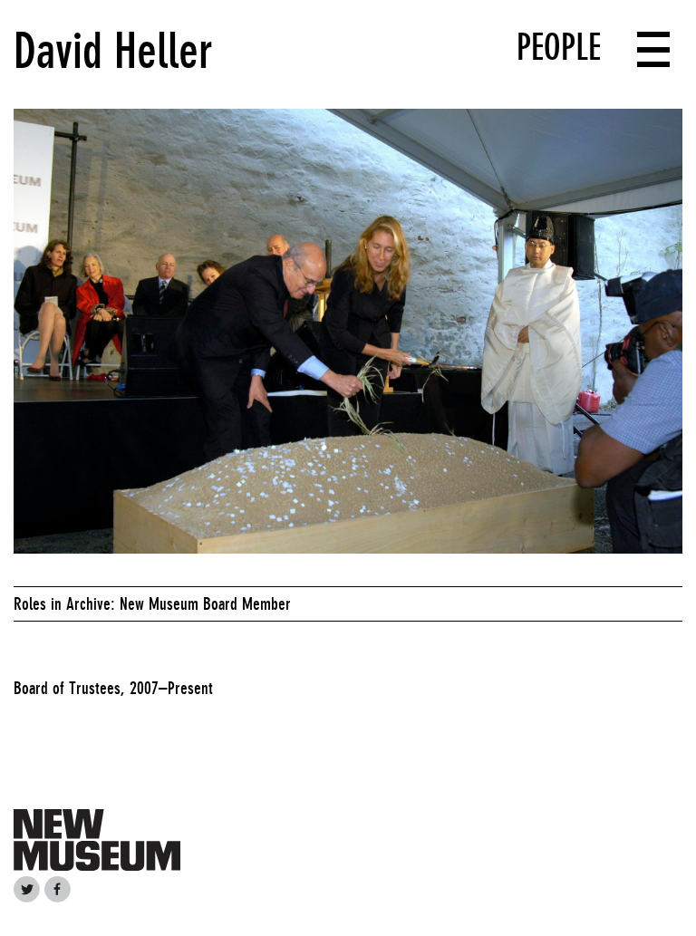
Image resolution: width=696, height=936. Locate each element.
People (559, 47)
